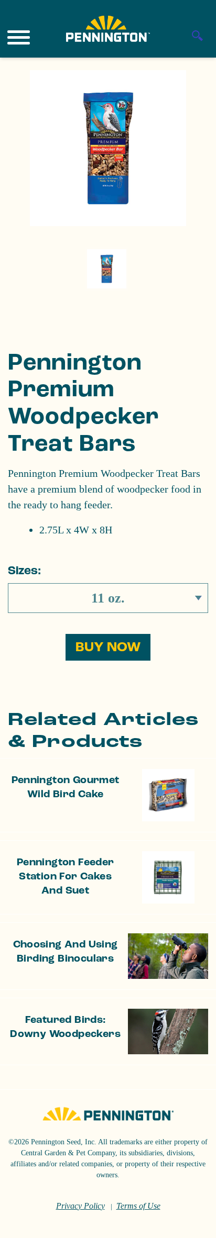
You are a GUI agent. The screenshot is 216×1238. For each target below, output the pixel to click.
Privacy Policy (80, 1205)
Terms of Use (138, 1205)
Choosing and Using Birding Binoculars (65, 951)
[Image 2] (108, 28)
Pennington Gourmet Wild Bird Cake (66, 787)
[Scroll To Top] (190, 1223)
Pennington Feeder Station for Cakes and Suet (65, 876)
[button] (108, 647)
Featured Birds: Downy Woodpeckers (65, 1027)
